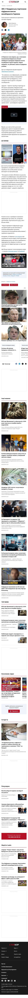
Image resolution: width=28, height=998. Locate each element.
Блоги (15, 951)
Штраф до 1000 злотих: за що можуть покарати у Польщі (12, 488)
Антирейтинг (17, 957)
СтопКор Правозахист (6, 966)
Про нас (3, 964)
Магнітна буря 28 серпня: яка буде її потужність (12, 791)
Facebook (21, 251)
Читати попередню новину (8, 345)
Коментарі (7, 364)
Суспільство (9, 5)
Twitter (8, 276)
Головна (3, 5)
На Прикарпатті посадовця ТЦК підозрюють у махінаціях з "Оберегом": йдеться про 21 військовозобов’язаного (13, 521)
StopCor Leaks (6, 845)
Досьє (2, 954)
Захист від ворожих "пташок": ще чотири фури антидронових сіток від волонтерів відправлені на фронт (10, 693)
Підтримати (15, 711)
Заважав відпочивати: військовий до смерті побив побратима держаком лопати (12, 806)
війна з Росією (13, 285)
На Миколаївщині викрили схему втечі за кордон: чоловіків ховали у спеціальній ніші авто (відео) (13, 455)
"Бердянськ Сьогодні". (7, 71)
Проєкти (3, 948)
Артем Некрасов (12, 23)
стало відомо (18, 236)
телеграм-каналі (12, 251)
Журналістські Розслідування (8, 969)
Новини (3, 951)
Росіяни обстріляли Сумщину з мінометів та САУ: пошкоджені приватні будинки (9, 351)
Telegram (14, 274)
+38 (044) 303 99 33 (14, 837)
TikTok (17, 276)
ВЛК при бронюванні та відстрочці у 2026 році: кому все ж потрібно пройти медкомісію (13, 423)
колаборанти (5, 285)
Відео (15, 948)
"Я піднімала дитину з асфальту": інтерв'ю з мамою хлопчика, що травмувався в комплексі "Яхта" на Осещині (11, 745)
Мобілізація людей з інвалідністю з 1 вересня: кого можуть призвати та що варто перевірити (12, 635)
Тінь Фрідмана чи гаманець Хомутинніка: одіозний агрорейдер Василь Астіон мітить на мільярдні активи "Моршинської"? (13, 866)
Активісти (3, 972)
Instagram (13, 276)
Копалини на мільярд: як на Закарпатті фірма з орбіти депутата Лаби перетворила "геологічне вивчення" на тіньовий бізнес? (13, 879)
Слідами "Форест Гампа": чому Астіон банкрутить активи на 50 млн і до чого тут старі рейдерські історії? (13, 851)
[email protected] (14, 992)
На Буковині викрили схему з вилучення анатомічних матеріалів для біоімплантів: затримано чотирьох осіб (13, 555)
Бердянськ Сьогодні (10, 281)
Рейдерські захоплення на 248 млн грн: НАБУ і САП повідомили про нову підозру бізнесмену (13, 588)
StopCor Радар (5, 957)
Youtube (4, 276)
